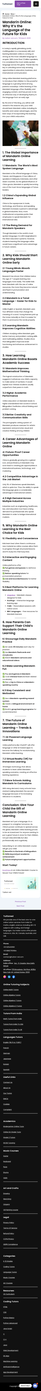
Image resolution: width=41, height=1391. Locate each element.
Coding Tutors (9, 1267)
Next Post (20, 906)
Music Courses (9, 1277)
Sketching (7, 1199)
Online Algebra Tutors (11, 995)
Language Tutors (10, 1272)
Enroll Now (7, 870)
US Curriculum (9, 1294)
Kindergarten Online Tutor (13, 1126)
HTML (5, 1307)
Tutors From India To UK (12, 1029)
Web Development (10, 1350)
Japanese (7, 1059)
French (6, 1048)
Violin (5, 1178)
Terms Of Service (10, 1228)
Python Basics (8, 1318)
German (6, 1053)
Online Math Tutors (11, 990)
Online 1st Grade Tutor (12, 1132)
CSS (4, 1312)
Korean (6, 1064)
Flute (5, 1167)
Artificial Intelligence (11, 1367)
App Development (10, 1372)
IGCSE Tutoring (9, 1143)
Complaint (7, 1109)
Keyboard (7, 1161)
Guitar (5, 1156)
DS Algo (6, 1356)
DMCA (5, 1099)
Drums (6, 1172)
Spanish (6, 1069)
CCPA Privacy (8, 1239)
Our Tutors (7, 1093)
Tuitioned (7, 3)
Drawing (6, 1193)
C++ (5, 1339)
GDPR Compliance (10, 1244)
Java (5, 1345)
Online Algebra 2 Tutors (12, 1006)
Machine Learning (10, 1361)
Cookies (6, 1104)
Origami (6, 1204)
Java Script (7, 1328)
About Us (6, 1088)
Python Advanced (10, 1323)
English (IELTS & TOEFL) (12, 1042)
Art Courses (8, 1283)
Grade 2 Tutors (9, 1137)
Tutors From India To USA (13, 1024)
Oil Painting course (10, 1210)
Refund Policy (8, 1233)
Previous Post (20, 901)
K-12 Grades (8, 1261)
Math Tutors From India (12, 1019)
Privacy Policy (8, 1222)
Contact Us (7, 1082)
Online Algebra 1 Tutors (12, 1000)
